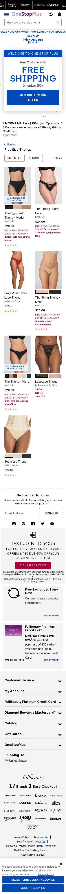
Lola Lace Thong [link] (46, 383)
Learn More (10, 135)
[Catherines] (56, 795)
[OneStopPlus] (10, 795)
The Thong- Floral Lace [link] (47, 212)
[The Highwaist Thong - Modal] (17, 185)
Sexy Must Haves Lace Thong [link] (15, 297)
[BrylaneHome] (41, 819)
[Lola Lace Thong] (48, 354)
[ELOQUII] (25, 810)
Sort (36, 157)
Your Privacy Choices (28, 841)
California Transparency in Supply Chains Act (31, 845)
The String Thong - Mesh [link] (47, 301)
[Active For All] (56, 810)
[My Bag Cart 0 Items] (60, 14)
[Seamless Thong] (17, 434)
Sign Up (51, 513)
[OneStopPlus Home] (26, 14)
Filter (17, 157)
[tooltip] (12, 5)
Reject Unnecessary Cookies (33, 879)
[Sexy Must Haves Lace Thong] (17, 270)
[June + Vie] (10, 811)
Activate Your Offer (33, 97)
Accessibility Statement (33, 854)
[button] (51, 14)
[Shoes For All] (25, 819)
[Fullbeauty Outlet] (33, 826)
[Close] (61, 863)
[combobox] (33, 22)
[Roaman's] (41, 795)
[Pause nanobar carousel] (29, 42)
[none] (17, 185)
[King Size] (56, 819)
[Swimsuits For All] (41, 811)
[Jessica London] (10, 802)
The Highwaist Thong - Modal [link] (14, 217)
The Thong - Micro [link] (16, 383)
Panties (11, 144)
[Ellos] (56, 802)
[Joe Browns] (41, 802)
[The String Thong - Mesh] (48, 270)
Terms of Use (41, 837)
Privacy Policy (21, 837)
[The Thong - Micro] (17, 354)
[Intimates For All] (10, 819)
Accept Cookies (33, 887)
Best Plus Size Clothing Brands (31, 850)
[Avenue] (25, 802)
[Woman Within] (25, 795)
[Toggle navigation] (7, 14)
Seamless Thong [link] (15, 463)
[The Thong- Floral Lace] (48, 185)
